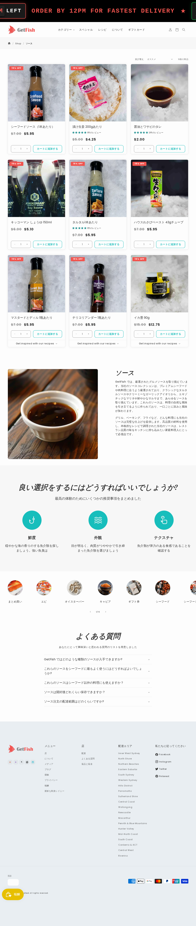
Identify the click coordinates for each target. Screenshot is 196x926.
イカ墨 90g (141, 318)
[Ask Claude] (10, 762)
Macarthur (124, 818)
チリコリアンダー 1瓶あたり (91, 318)
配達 (84, 753)
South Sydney (126, 774)
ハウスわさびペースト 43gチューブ (158, 222)
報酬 (47, 785)
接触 (47, 774)
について (49, 758)
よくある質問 (88, 758)
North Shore (125, 758)
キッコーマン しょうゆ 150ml (31, 222)
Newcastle (124, 812)
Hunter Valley (126, 828)
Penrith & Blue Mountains (132, 823)
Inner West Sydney (129, 753)
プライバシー (51, 780)
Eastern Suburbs (127, 769)
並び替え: (139, 59)
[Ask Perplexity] (32, 762)
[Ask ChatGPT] (27, 762)
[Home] (9, 43)
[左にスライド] (90, 612)
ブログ (48, 769)
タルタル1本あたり (85, 222)
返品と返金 (87, 764)
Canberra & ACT (127, 844)
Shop (18, 43)
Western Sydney (127, 780)
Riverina (123, 855)
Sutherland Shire (128, 796)
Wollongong (125, 807)
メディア (49, 764)
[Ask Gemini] (15, 762)
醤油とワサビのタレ (148, 127)
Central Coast (126, 801)
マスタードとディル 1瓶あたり (31, 318)
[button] (66, 30)
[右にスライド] (105, 612)
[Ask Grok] (21, 762)
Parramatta (125, 791)
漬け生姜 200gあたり (87, 127)
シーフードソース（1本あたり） (33, 127)
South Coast (125, 839)
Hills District (125, 785)
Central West (126, 850)
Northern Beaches (128, 764)
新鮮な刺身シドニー (54, 791)
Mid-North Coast (128, 834)
